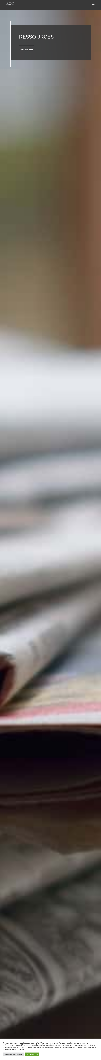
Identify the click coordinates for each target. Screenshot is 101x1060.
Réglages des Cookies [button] (14, 1054)
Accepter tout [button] (32, 1054)
